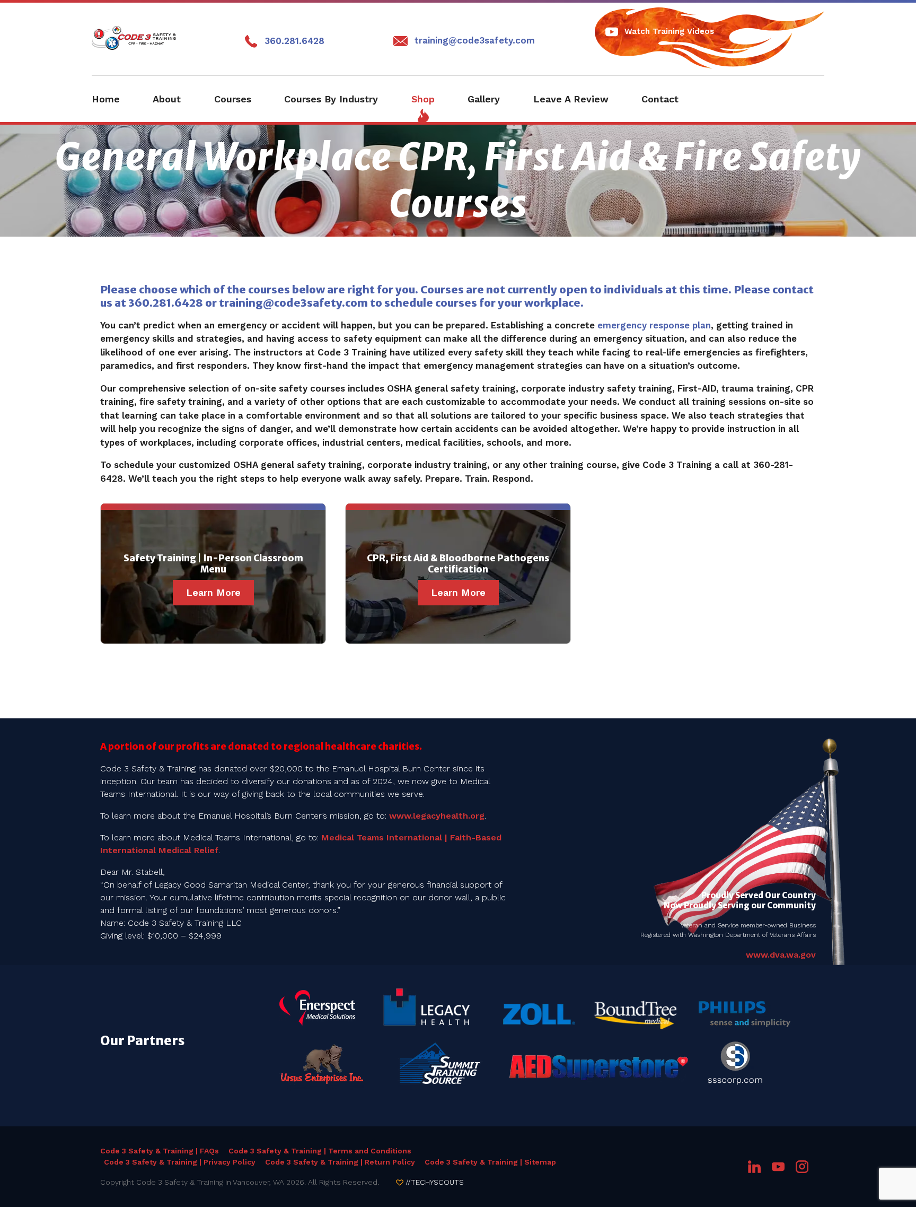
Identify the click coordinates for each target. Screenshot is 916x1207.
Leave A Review (571, 99)
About (167, 99)
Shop (423, 99)
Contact (660, 99)
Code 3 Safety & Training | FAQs (159, 1151)
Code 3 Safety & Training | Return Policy (340, 1162)
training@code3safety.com (475, 40)
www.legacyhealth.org (437, 816)
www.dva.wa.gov (781, 955)
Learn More (213, 592)
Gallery (484, 99)
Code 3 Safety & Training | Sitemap (490, 1162)
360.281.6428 (294, 41)
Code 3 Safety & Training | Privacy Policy (180, 1162)
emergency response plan (654, 325)
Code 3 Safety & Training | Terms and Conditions (319, 1151)
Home (106, 99)
